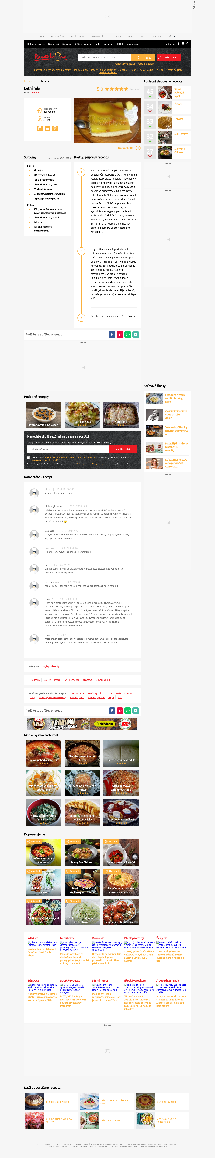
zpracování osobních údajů (45, 460)
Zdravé (134, 70)
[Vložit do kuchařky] (40, 128)
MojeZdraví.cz (158, 36)
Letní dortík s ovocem (57, 1101)
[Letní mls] (107, 143)
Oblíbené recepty (36, 44)
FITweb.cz (132, 36)
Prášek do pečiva (124, 693)
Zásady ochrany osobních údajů (103, 464)
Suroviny (66, 44)
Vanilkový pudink (96, 697)
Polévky (78, 70)
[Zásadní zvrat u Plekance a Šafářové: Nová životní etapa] (43, 943)
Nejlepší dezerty (51, 666)
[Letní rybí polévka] (89, 1120)
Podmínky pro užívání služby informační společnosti (147, 1144)
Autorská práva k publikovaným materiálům (107, 1144)
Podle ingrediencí (146, 64)
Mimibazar (67, 938)
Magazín (107, 44)
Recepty (34, 92)
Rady (97, 44)
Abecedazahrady (167, 980)
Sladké (150, 70)
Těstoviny (111, 70)
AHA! (71, 36)
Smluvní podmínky (84, 464)
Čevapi (177, 104)
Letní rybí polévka (110, 1120)
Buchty (47, 680)
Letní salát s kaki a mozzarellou (166, 1120)
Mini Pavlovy (181, 133)
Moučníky (122, 70)
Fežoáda (178, 119)
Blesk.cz (43, 36)
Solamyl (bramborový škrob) (52, 697)
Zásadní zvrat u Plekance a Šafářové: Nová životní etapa (42, 952)
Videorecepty (134, 44)
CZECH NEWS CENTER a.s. (61, 1144)
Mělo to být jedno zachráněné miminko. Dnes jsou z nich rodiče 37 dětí (106, 997)
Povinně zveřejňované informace (154, 1146)
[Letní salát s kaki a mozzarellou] (145, 1120)
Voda (120, 697)
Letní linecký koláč (166, 1101)
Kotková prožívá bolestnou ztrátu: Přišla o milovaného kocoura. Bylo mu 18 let (42, 997)
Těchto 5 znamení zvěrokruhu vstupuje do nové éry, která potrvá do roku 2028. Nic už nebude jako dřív (137, 1002)
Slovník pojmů (103, 680)
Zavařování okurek (108, 72)
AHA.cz (33, 938)
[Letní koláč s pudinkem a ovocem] (89, 1101)
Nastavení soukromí (88, 1146)
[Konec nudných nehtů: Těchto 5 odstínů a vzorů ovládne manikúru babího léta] (171, 944)
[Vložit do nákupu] (47, 128)
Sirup (32, 697)
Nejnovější (53, 44)
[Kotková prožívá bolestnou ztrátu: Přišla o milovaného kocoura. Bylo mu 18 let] (43, 987)
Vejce (111, 697)
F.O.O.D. (119, 44)
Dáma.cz (81, 36)
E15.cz (108, 36)
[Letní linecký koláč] (145, 1101)
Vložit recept (170, 57)
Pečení (57, 680)
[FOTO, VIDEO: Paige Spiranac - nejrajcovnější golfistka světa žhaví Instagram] (75, 988)
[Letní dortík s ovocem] (34, 1101)
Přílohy (102, 70)
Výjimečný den (72, 680)
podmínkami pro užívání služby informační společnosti (71, 457)
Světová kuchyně (83, 44)
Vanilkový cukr (77, 697)
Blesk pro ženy (57, 36)
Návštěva (87, 680)
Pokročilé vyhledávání (125, 64)
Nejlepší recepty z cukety (169, 70)
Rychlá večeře (53, 70)
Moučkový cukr (94, 693)
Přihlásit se (169, 44)
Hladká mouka (77, 693)
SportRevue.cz (70, 980)
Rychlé (142, 70)
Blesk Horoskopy (135, 980)
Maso (85, 70)
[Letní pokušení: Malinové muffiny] (34, 1120)
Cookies (75, 1146)
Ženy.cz (144, 36)
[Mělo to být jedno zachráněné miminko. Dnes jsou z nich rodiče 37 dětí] (107, 987)
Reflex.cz (119, 36)
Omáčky (94, 70)
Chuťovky (66, 70)
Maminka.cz (95, 36)
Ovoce (109, 693)
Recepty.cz (29, 81)
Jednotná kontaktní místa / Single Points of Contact (119, 1146)
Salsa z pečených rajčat (179, 92)
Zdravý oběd (39, 70)
